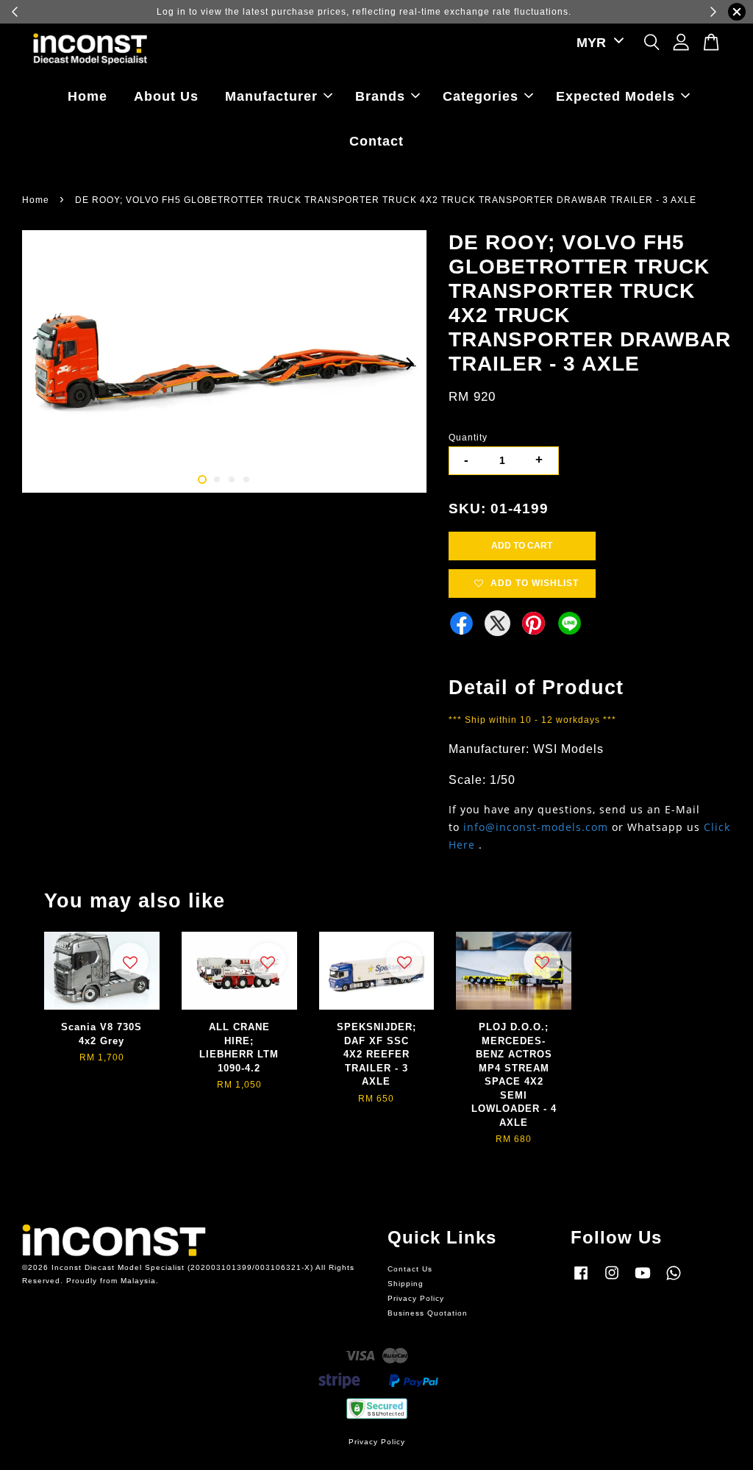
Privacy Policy (416, 1298)
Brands (380, 96)
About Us (166, 96)
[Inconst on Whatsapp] (673, 1281)
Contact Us (410, 1269)
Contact (376, 141)
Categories (480, 96)
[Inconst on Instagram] (612, 1281)
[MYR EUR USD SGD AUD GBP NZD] (597, 43)
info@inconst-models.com (535, 827)
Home (87, 96)
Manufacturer (271, 96)
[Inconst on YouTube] (642, 1281)
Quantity (468, 437)
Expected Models (615, 96)
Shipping (406, 1284)
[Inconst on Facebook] (581, 1281)
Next (406, 364)
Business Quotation (428, 1313)
